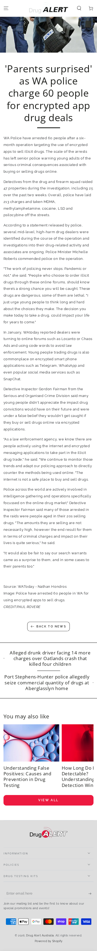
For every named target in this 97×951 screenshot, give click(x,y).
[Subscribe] (91, 894)
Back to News (51, 626)
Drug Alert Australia (40, 935)
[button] (79, 8)
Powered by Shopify (48, 941)
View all (48, 800)
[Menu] (6, 8)
